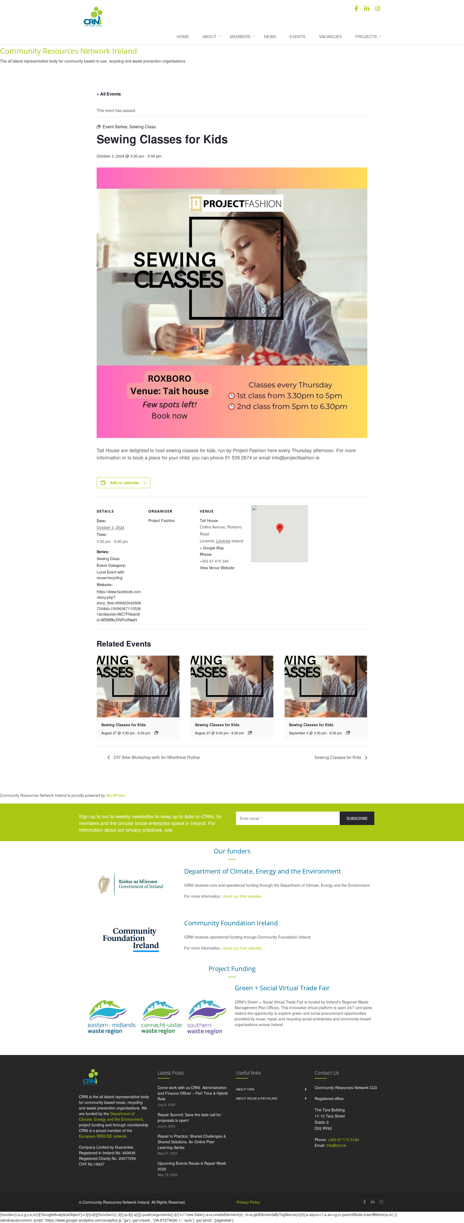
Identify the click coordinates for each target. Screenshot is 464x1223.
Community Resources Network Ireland (68, 51)
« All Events (109, 94)
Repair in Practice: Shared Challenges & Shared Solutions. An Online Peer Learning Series (192, 1141)
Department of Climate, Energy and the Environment (111, 1116)
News (270, 36)
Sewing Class (108, 558)
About (209, 36)
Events (297, 36)
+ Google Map (212, 547)
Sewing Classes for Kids (123, 724)
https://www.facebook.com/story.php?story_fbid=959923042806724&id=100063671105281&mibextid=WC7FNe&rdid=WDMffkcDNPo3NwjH (119, 605)
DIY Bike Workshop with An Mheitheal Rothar (156, 757)
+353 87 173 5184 (343, 1139)
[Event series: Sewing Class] (156, 732)
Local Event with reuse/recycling (110, 574)
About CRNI (245, 1089)
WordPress (115, 795)
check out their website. (242, 896)
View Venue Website (217, 567)
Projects (366, 36)
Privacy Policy (248, 1202)
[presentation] (138, 686)
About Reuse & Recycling (256, 1098)
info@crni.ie (336, 1145)
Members (240, 36)
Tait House (209, 520)
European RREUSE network (102, 1136)
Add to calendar (124, 482)
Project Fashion (161, 520)
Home (183, 36)
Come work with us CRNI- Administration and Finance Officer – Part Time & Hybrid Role (193, 1093)
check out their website (241, 948)
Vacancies (330, 36)
